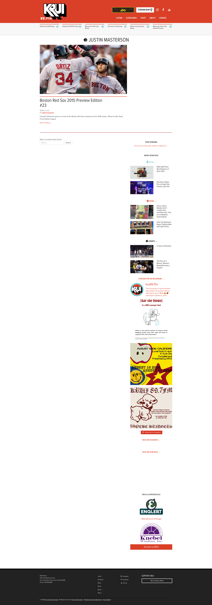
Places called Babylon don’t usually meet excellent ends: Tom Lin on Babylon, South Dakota (164, 211)
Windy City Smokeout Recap (137, 27)
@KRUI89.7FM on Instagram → (151, 279)
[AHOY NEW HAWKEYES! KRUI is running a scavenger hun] (151, 320)
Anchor (125, 583)
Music (99, 583)
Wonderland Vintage (151, 519)
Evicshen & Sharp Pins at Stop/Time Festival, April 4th (163, 184)
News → (152, 201)
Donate (162, 18)
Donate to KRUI (151, 547)
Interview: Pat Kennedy (115, 26)
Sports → (153, 241)
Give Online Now (157, 581)
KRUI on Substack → (151, 452)
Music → (153, 162)
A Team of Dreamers (164, 246)
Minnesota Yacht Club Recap (92, 27)
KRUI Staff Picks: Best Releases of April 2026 (163, 169)
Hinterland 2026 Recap (47, 26)
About (153, 18)
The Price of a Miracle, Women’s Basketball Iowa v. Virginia (163, 264)
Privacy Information (77, 600)
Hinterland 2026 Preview (70, 26)
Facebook (125, 579)
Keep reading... (45, 123)
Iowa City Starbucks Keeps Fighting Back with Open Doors (164, 224)
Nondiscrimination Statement (93, 600)
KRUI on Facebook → (151, 440)
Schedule (100, 579)
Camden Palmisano (48, 113)
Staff (143, 18)
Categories (131, 18)
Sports (100, 589)
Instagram (125, 576)
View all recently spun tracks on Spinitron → (151, 146)
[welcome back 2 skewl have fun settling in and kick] (151, 364)
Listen (119, 18)
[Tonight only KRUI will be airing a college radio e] (151, 408)
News (99, 586)
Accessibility (107, 600)
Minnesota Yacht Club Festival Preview (160, 27)
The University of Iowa (51, 600)
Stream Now (144, 9)
